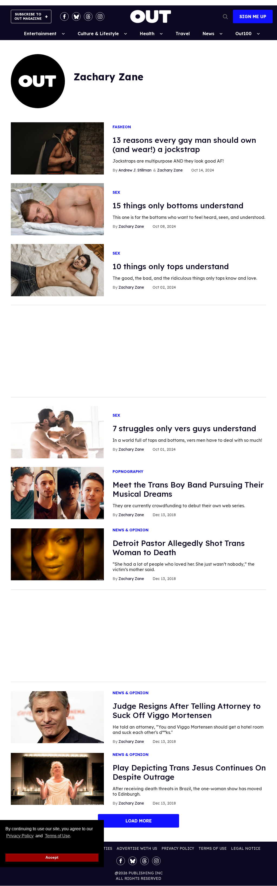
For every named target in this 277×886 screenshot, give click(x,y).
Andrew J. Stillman (134, 170)
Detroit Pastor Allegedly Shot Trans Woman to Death (179, 547)
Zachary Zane (170, 170)
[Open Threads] (88, 16)
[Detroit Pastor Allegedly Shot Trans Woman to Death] (57, 553)
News (208, 33)
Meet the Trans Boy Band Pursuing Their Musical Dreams (188, 489)
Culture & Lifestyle (98, 33)
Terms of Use (57, 836)
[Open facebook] (64, 16)
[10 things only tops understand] (57, 269)
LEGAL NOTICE (245, 848)
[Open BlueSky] (76, 16)
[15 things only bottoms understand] (57, 209)
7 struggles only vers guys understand (184, 428)
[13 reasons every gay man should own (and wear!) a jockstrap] (57, 148)
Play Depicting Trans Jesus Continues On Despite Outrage (189, 772)
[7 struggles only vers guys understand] (57, 431)
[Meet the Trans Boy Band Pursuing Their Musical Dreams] (57, 492)
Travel (183, 33)
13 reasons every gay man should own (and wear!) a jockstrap (184, 144)
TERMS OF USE (213, 848)
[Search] (225, 16)
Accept (51, 857)
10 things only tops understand (171, 266)
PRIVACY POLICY (177, 848)
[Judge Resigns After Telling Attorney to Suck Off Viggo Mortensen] (57, 716)
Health (147, 33)
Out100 (243, 33)
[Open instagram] (100, 16)
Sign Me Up (252, 16)
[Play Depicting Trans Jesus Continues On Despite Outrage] (57, 778)
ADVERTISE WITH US (137, 848)
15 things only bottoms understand (178, 205)
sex (116, 192)
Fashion (122, 127)
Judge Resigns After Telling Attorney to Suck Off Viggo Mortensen (187, 710)
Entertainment (40, 33)
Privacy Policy (20, 836)
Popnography (128, 471)
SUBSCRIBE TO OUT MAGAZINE (28, 16)
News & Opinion (131, 530)
